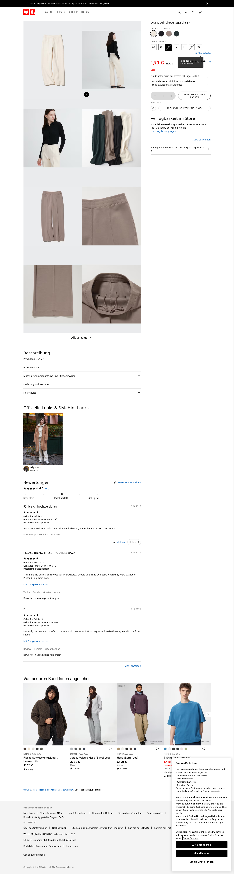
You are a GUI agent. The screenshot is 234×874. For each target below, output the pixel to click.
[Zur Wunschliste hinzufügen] (59, 416)
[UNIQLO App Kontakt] (179, 12)
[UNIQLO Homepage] (29, 12)
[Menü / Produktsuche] (207, 12)
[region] (201, 814)
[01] (153, 34)
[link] (120, 3)
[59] (176, 34)
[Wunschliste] (186, 12)
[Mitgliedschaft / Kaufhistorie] (193, 12)
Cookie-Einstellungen (201, 861)
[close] (26, 3)
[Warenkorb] (200, 12)
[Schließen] (198, 62)
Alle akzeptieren (201, 844)
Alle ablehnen (202, 853)
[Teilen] (153, 108)
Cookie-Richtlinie (191, 838)
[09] (161, 34)
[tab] (48, 12)
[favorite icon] (63, 748)
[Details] (207, 83)
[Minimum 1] (155, 96)
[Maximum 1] (171, 96)
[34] (169, 34)
